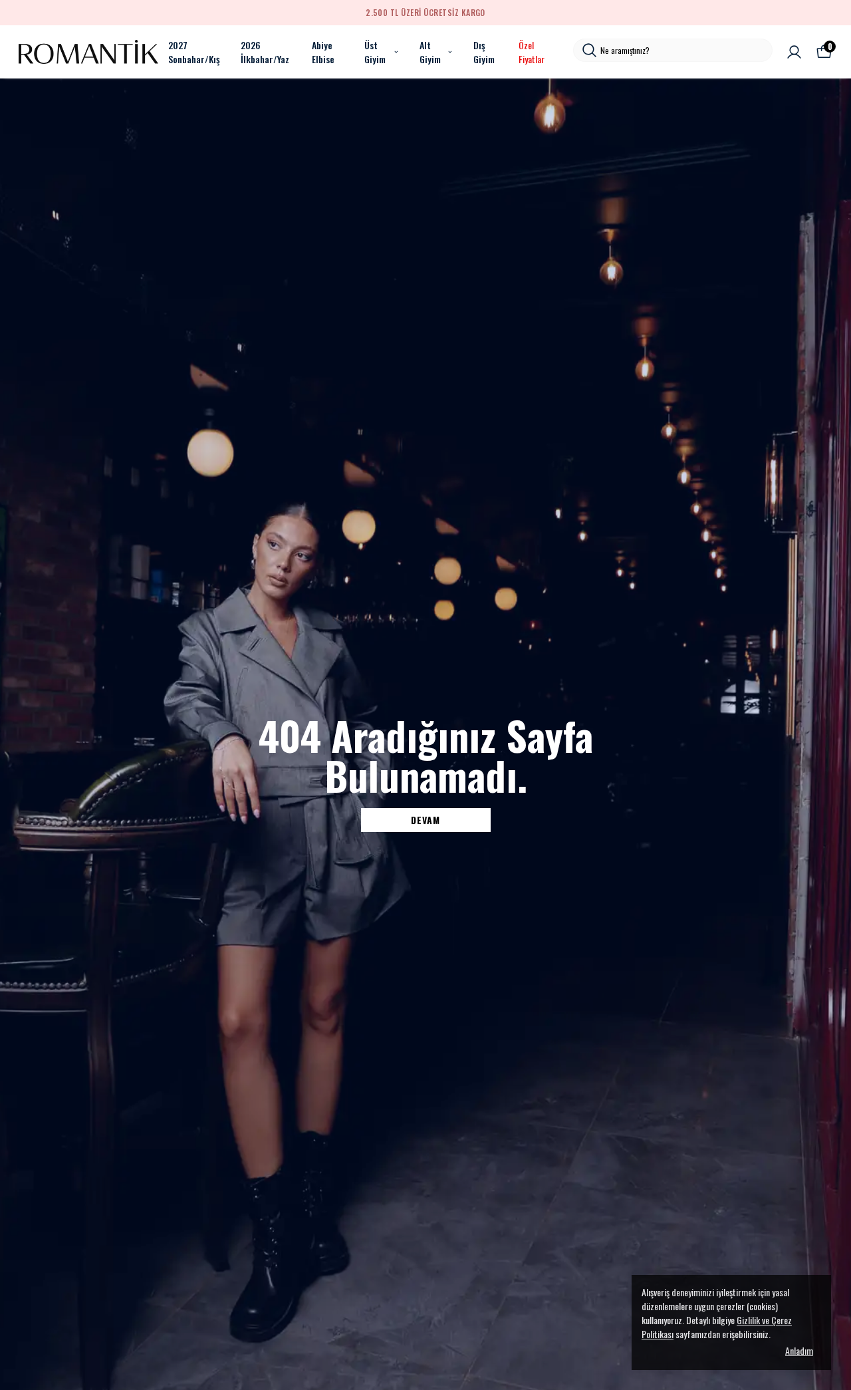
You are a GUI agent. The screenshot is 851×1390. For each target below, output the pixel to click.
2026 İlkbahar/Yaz (265, 52)
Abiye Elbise (323, 52)
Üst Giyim (375, 52)
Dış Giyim (484, 52)
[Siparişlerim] (794, 52)
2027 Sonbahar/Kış (194, 52)
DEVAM (425, 820)
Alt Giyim (430, 52)
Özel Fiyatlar (532, 52)
